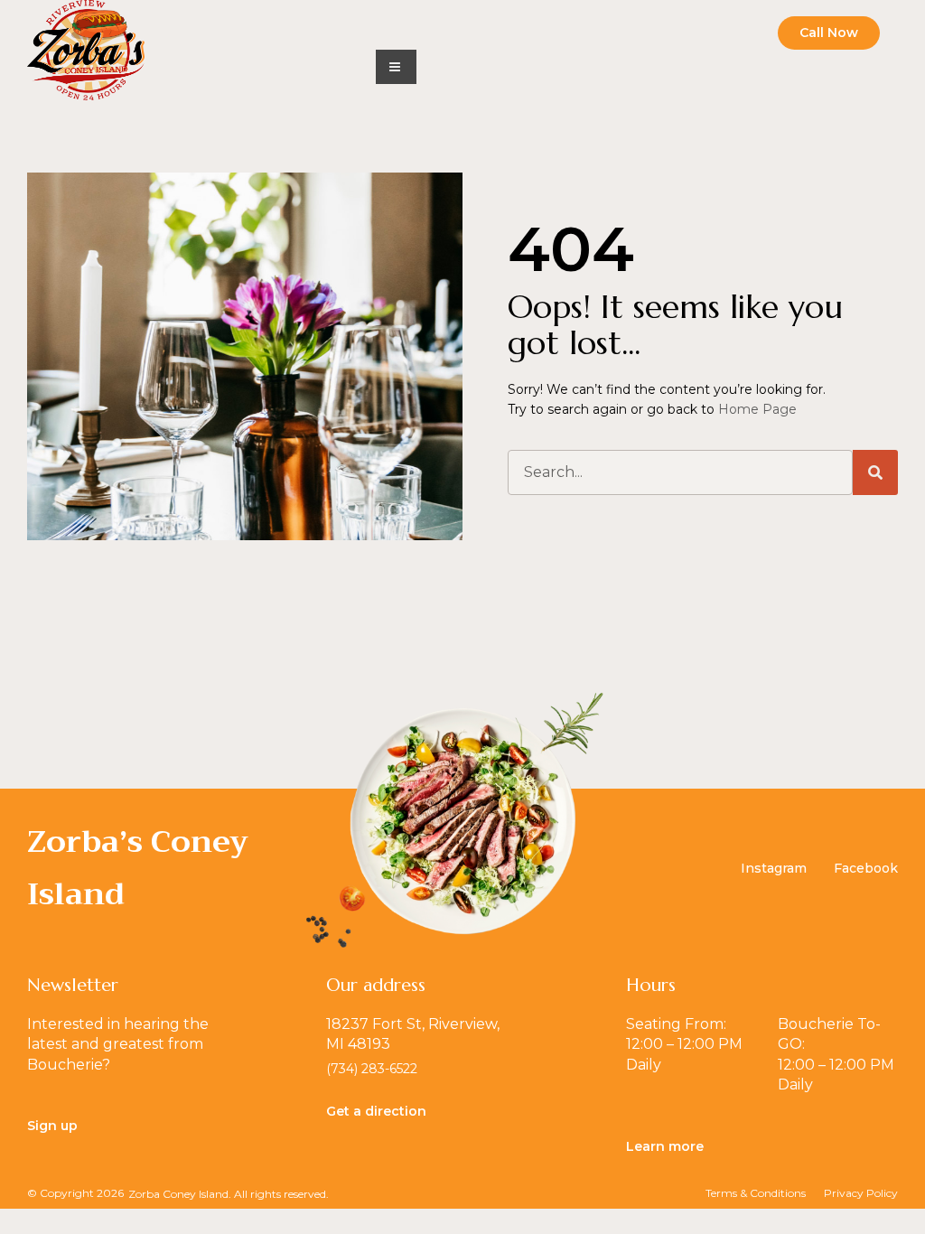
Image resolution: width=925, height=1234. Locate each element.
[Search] (875, 472)
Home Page (757, 409)
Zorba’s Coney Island (137, 868)
